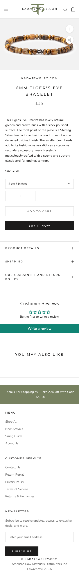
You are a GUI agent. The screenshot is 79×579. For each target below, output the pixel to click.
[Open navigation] (6, 9)
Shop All (11, 422)
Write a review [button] (40, 328)
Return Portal (14, 475)
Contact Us (12, 467)
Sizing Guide (13, 436)
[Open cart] (73, 9)
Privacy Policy (14, 482)
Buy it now (40, 225)
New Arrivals (14, 429)
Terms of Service (16, 489)
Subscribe (22, 551)
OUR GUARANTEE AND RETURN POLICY (33, 277)
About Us (11, 443)
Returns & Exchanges (19, 496)
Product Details (22, 248)
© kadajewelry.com (39, 559)
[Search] (65, 9)
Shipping (14, 261)
